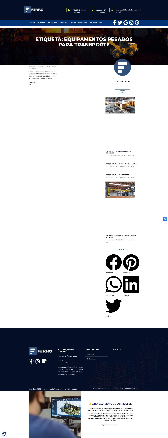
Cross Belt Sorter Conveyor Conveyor (118, 152)
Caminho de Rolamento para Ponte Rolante (121, 236)
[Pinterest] (137, 22)
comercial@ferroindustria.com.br (129, 10)
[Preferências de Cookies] (4, 433)
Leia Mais (32, 82)
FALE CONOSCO (96, 23)
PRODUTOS (52, 23)
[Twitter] (120, 22)
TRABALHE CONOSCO (79, 23)
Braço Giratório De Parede (117, 175)
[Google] (125, 22)
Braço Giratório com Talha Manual (121, 164)
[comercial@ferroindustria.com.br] (111, 10)
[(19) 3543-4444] (68, 10)
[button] (113, 264)
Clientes (63, 23)
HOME (32, 23)
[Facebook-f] (114, 22)
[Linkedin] (44, 361)
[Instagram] (131, 22)
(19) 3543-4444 (79, 10)
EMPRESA (41, 23)
